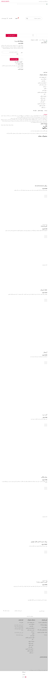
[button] (45, 196)
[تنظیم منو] (42, 35)
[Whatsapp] (35, 604)
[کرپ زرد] (35, 378)
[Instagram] (45, 604)
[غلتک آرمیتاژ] (35, 252)
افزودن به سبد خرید (14, 59)
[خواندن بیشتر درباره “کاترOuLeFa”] (45, 236)
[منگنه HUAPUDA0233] (35, 149)
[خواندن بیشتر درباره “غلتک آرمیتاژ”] (45, 300)
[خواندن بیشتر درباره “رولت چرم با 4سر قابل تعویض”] (45, 552)
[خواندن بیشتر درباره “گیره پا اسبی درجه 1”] (45, 592)
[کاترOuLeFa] (35, 212)
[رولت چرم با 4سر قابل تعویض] (35, 504)
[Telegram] (41, 604)
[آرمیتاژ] (35, 316)
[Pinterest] (38, 604)
